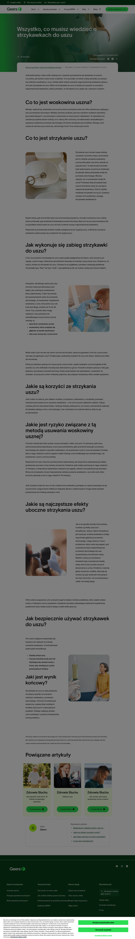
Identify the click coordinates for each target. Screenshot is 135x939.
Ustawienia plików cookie (103, 935)
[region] (67, 928)
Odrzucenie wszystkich (103, 930)
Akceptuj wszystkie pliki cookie (103, 922)
